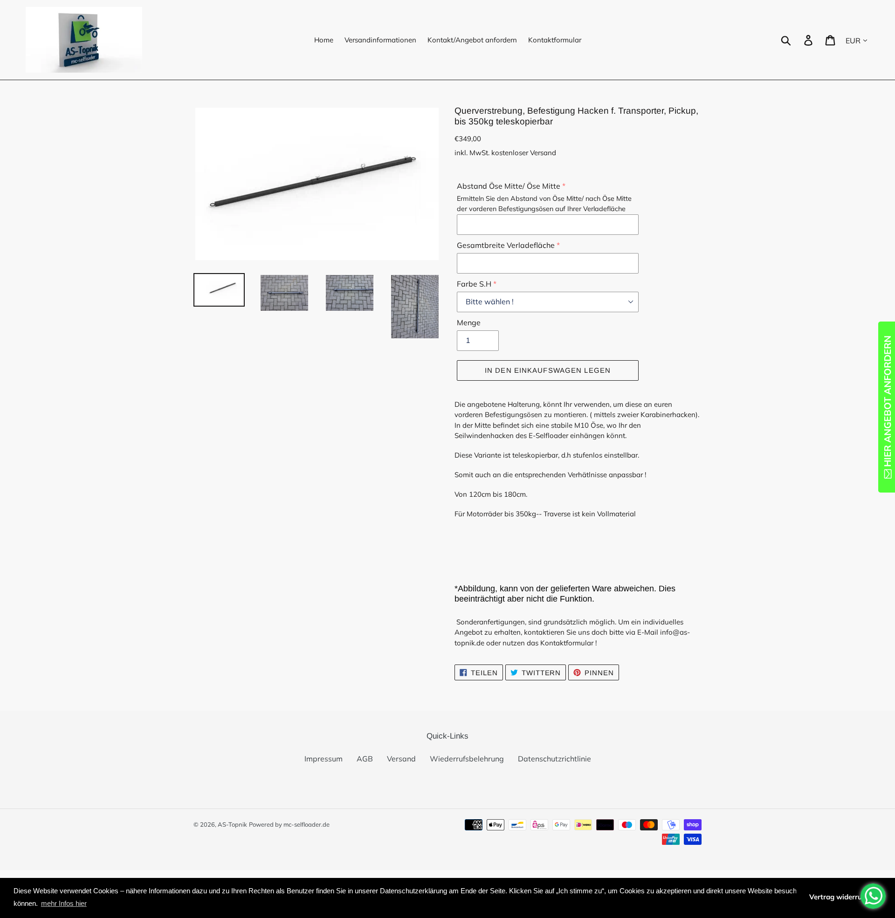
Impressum (323, 758)
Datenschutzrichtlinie (554, 758)
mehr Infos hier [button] (64, 903)
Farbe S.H (474, 283)
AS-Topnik (232, 824)
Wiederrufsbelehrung (467, 758)
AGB (365, 758)
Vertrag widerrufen (841, 896)
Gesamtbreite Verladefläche (506, 245)
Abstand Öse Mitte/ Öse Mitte (508, 186)
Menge (469, 322)
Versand (401, 758)
